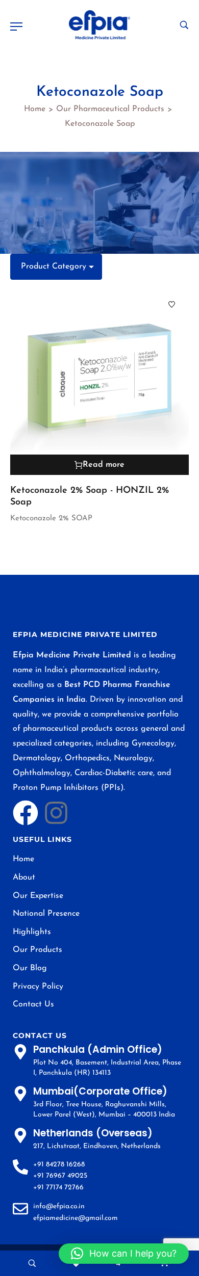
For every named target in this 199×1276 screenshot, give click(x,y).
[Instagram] (56, 813)
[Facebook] (25, 813)
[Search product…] (184, 25)
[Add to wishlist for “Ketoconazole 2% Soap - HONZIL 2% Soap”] (171, 304)
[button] (124, 1253)
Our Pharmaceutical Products (110, 109)
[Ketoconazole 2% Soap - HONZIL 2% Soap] (99, 381)
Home (34, 109)
